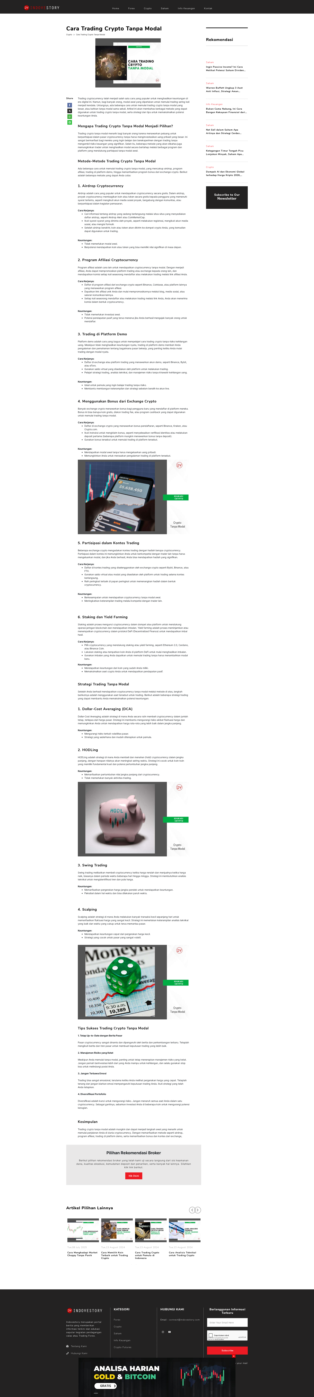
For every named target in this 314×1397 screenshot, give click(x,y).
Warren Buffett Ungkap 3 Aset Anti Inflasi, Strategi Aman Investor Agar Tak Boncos (224, 89)
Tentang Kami (79, 1346)
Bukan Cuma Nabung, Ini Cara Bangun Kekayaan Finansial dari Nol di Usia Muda (225, 110)
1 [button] (131, 1264)
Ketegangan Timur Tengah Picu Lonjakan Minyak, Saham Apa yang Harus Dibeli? (225, 152)
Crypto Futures (122, 1347)
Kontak (208, 8)
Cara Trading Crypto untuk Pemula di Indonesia (147, 1255)
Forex (131, 8)
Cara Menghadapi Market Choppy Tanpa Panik (82, 1254)
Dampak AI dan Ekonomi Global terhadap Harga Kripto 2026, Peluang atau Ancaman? (225, 173)
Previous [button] (190, 1208)
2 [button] (136, 1264)
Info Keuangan (186, 8)
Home (115, 8)
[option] (83, 1238)
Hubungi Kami (79, 1353)
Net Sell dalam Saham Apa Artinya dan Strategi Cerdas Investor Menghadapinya (223, 131)
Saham (165, 8)
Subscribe (227, 1350)
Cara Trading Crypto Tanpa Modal (90, 34)
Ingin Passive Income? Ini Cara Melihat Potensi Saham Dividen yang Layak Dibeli (225, 68)
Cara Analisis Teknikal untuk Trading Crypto (182, 1254)
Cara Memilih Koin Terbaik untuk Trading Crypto (114, 1255)
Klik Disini (134, 1175)
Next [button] (196, 1208)
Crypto (148, 8)
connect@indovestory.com (184, 1319)
